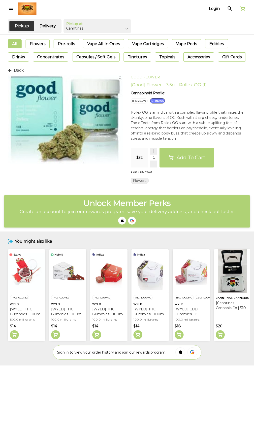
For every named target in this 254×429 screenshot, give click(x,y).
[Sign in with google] (192, 352)
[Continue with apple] (122, 221)
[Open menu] (11, 8)
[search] (120, 78)
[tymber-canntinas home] (27, 8)
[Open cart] (242, 8)
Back (19, 70)
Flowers (139, 181)
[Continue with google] (132, 221)
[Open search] (229, 8)
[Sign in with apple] (180, 352)
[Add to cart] (14, 334)
